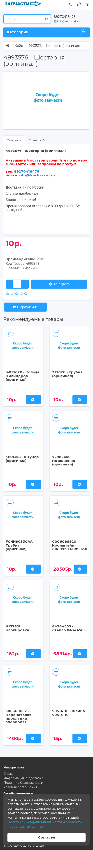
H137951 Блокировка (17, 628)
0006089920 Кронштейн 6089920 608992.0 (69, 545)
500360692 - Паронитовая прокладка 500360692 (18, 716)
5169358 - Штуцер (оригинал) (22, 459)
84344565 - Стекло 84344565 (69, 628)
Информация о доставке (23, 778)
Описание (14, 140)
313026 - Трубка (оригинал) (67, 374)
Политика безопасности (23, 783)
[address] (87, 4)
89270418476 (64, 17)
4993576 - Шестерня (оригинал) (54, 46)
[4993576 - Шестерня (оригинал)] (49, 98)
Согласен (46, 837)
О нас (8, 774)
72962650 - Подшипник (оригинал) (63, 460)
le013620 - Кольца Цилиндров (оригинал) (23, 376)
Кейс (19, 46)
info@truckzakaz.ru (70, 21)
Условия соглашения (20, 787)
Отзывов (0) (37, 140)
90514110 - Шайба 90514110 (68, 713)
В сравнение (27, 307)
